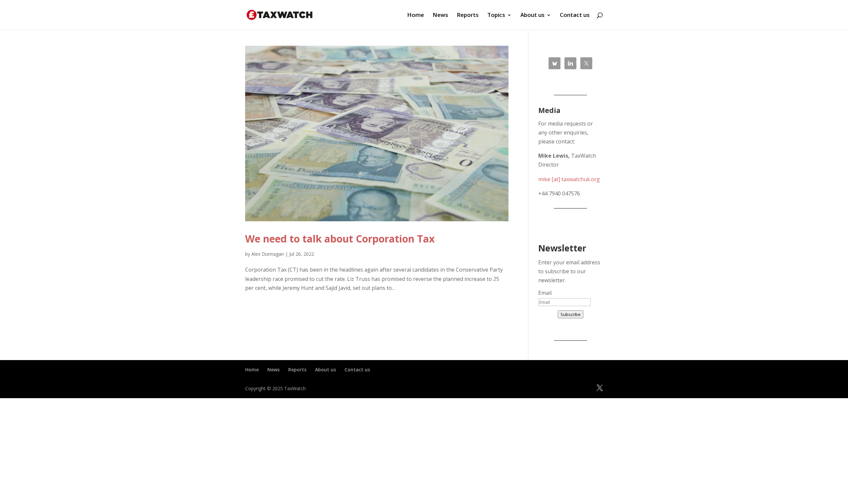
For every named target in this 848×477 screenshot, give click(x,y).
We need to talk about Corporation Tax (340, 238)
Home (415, 16)
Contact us (575, 16)
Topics (496, 16)
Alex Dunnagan (267, 254)
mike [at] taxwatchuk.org (569, 179)
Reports (468, 16)
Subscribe (570, 314)
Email (545, 292)
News (440, 16)
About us (532, 16)
